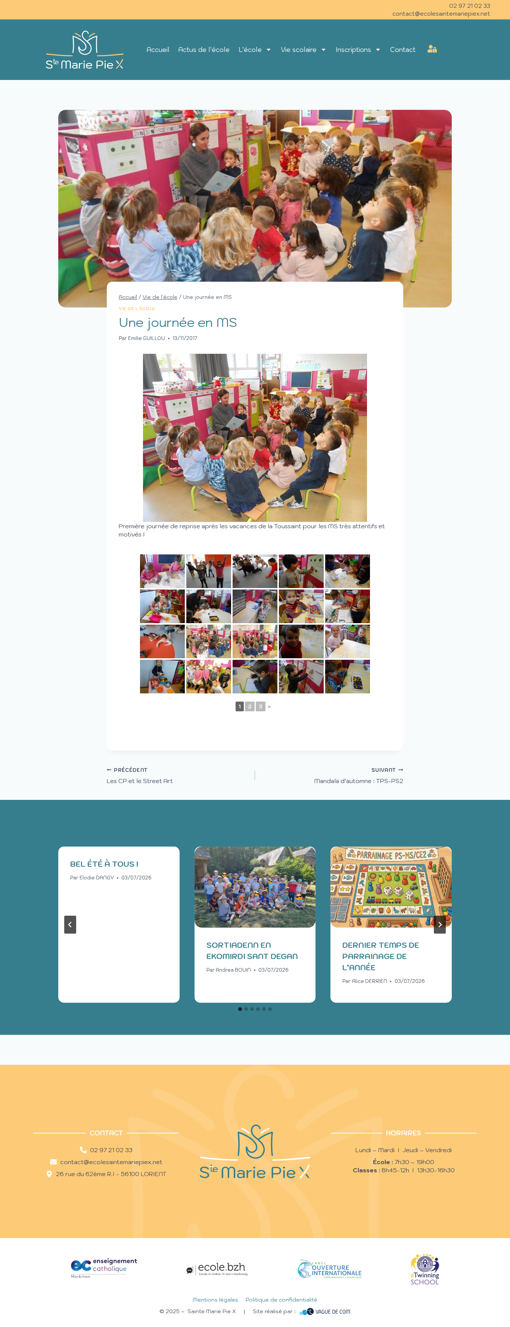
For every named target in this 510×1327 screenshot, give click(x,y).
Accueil (158, 50)
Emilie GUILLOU (146, 338)
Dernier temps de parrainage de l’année (380, 956)
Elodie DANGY (97, 878)
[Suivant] (440, 925)
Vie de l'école (137, 308)
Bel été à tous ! (104, 864)
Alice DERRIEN (369, 981)
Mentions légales (215, 1299)
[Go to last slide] (70, 925)
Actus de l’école (204, 50)
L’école (250, 50)
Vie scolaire (299, 50)
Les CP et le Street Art (140, 776)
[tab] (240, 1009)
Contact (403, 50)
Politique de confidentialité (281, 1299)
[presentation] (255, 887)
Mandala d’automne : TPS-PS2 (358, 776)
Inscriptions (353, 50)
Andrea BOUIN (233, 970)
